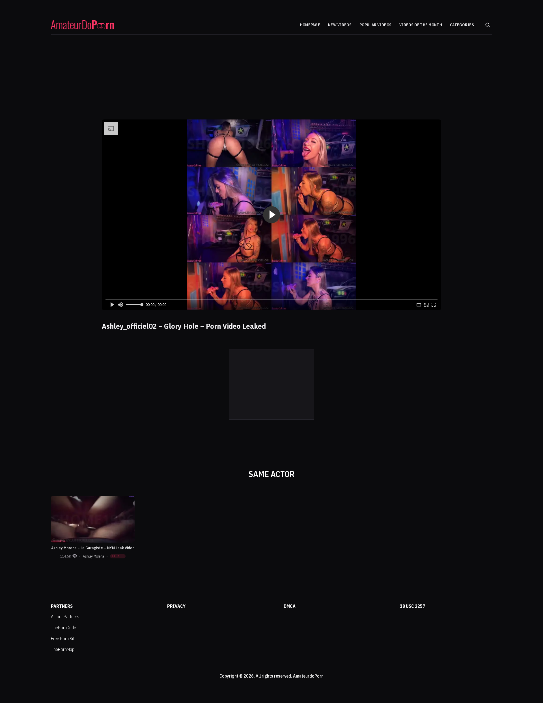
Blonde (117, 556)
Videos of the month (420, 25)
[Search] (487, 24)
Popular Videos (375, 25)
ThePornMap (62, 649)
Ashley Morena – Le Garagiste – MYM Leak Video (93, 547)
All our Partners (65, 616)
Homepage (310, 25)
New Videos (340, 25)
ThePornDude (63, 627)
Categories (462, 25)
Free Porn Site (64, 638)
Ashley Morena (93, 556)
